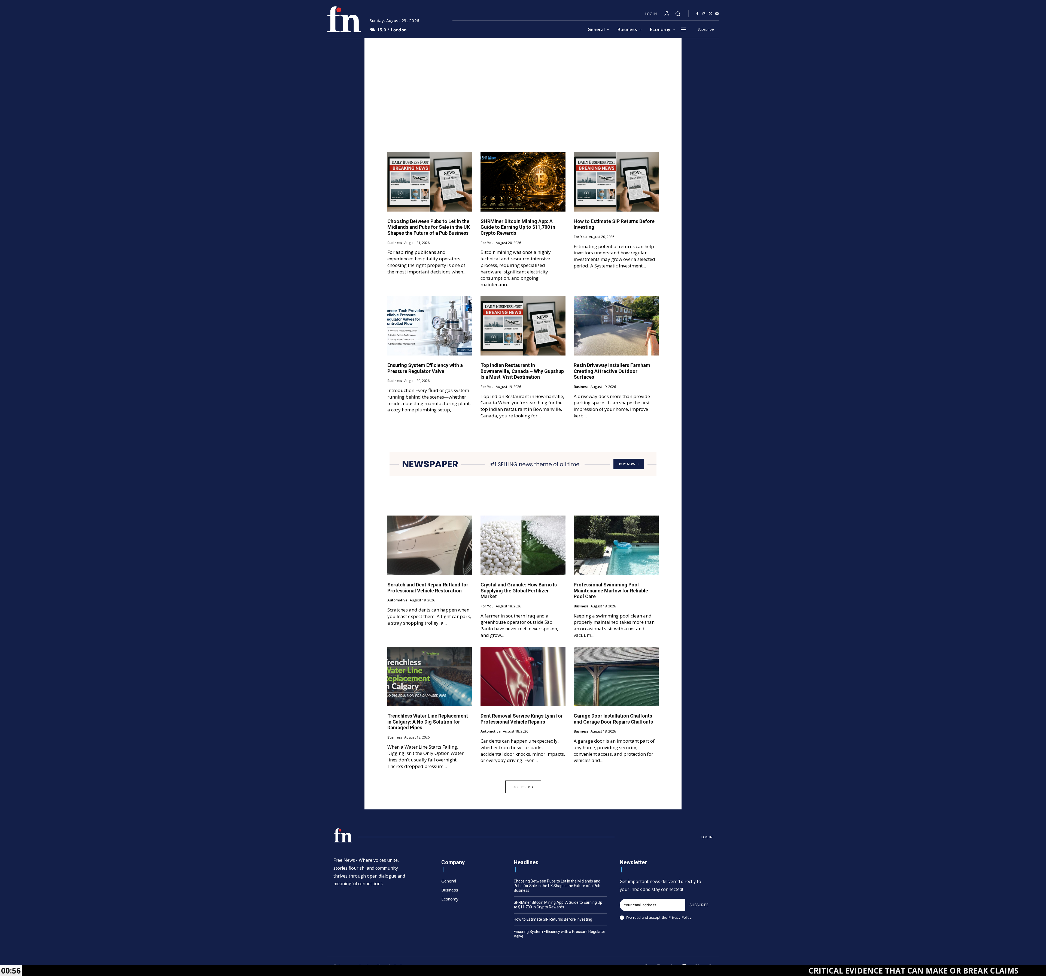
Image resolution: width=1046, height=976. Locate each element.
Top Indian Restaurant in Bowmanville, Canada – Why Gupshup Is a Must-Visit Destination (522, 371)
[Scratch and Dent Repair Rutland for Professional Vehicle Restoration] (429, 545)
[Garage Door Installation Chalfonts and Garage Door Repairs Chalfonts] (616, 676)
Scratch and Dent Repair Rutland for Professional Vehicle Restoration (427, 588)
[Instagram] (704, 14)
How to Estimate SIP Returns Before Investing (553, 919)
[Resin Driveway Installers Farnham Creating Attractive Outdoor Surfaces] (616, 326)
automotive (397, 600)
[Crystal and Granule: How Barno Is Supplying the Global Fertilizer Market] (523, 545)
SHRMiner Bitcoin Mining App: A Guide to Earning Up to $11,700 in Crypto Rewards (518, 227)
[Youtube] (717, 14)
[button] (677, 13)
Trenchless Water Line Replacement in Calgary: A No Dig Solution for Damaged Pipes (427, 721)
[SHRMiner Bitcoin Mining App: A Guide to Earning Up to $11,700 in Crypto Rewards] (523, 181)
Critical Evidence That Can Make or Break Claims (840, 970)
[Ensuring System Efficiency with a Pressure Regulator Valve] (429, 326)
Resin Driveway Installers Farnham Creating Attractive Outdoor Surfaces (612, 371)
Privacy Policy (679, 917)
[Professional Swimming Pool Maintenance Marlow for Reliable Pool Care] (616, 545)
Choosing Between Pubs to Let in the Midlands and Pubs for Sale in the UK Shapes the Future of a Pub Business (428, 227)
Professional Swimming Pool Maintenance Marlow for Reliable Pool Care (611, 590)
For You (487, 243)
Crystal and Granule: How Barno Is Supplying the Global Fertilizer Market (519, 590)
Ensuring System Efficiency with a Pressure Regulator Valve (425, 368)
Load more (521, 786)
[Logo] (344, 19)
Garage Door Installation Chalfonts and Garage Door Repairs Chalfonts (613, 719)
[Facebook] (697, 14)
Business (394, 243)
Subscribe (699, 905)
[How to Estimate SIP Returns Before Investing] (616, 181)
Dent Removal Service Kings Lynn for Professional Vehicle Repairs (522, 719)
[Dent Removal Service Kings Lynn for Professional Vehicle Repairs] (523, 676)
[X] (710, 14)
